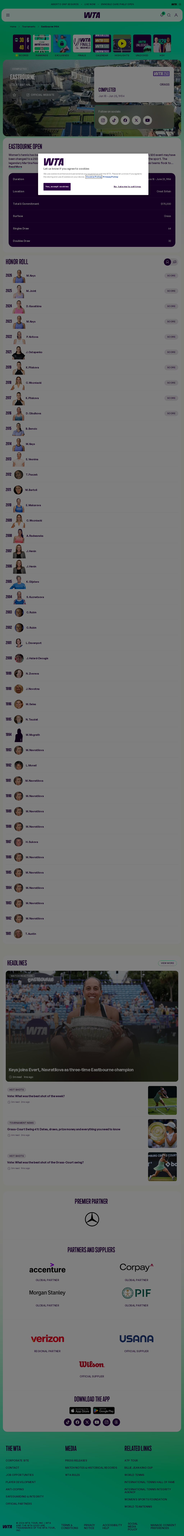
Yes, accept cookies (57, 186)
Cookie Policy (94, 177)
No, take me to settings (127, 186)
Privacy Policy (110, 177)
